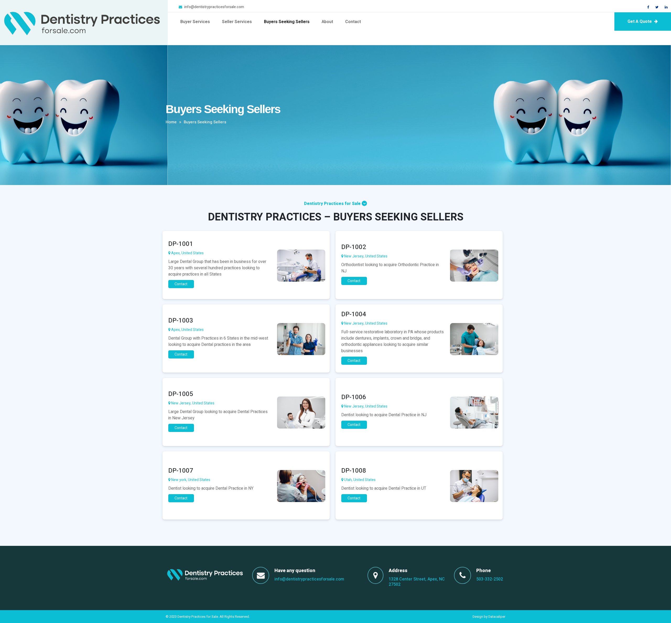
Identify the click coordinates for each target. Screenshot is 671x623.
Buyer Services (195, 22)
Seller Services (237, 22)
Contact (353, 22)
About (327, 22)
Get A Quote (640, 21)
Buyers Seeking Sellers (287, 22)
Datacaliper (496, 616)
